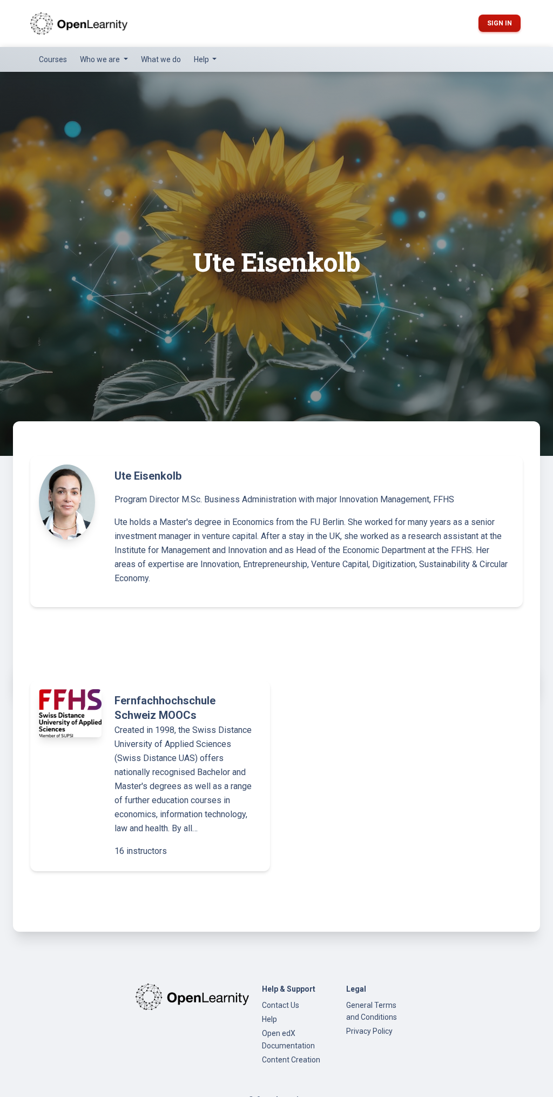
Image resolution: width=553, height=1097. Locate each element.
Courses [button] (53, 59)
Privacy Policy (369, 1031)
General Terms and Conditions (371, 1011)
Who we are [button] (101, 59)
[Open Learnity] (78, 23)
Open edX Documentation (288, 1039)
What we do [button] (161, 59)
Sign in (499, 23)
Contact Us (280, 1005)
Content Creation (291, 1059)
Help (269, 1019)
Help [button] (202, 59)
